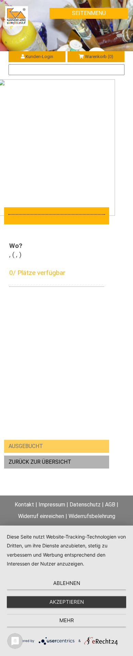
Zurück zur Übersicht (40, 462)
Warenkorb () (99, 56)
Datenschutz (85, 504)
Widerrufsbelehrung (92, 516)
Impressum (52, 504)
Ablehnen (66, 583)
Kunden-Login (39, 56)
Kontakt (24, 504)
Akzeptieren (66, 602)
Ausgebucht (26, 446)
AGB (110, 504)
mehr (66, 620)
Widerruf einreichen (41, 516)
